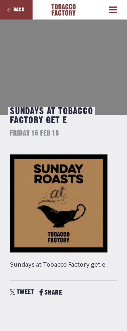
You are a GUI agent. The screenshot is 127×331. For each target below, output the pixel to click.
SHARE (53, 292)
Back (18, 9)
